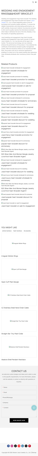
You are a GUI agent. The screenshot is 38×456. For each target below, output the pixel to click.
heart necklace (17, 231)
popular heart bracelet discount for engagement (14, 127)
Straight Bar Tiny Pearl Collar (12, 334)
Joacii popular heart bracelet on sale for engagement (16, 87)
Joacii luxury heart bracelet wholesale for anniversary (16, 179)
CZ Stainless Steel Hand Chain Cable (15, 308)
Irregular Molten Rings (9, 256)
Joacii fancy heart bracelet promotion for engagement (16, 136)
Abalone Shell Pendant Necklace (13, 360)
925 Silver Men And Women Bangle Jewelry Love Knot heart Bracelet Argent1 (17, 189)
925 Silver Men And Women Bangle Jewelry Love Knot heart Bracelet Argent (17, 155)
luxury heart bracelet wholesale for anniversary (19, 101)
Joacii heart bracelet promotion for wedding (18, 79)
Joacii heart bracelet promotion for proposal (18, 94)
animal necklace (6, 231)
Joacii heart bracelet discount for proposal (17, 107)
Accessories (27, 231)
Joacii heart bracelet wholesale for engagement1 (14, 164)
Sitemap (34, 452)
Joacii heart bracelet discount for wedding (17, 172)
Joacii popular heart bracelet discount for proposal (16, 198)
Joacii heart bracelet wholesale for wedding (17, 113)
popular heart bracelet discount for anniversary (14, 145)
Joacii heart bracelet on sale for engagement (18, 206)
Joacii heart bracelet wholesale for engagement (14, 72)
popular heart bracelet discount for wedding (17, 120)
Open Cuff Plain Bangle (10, 282)
